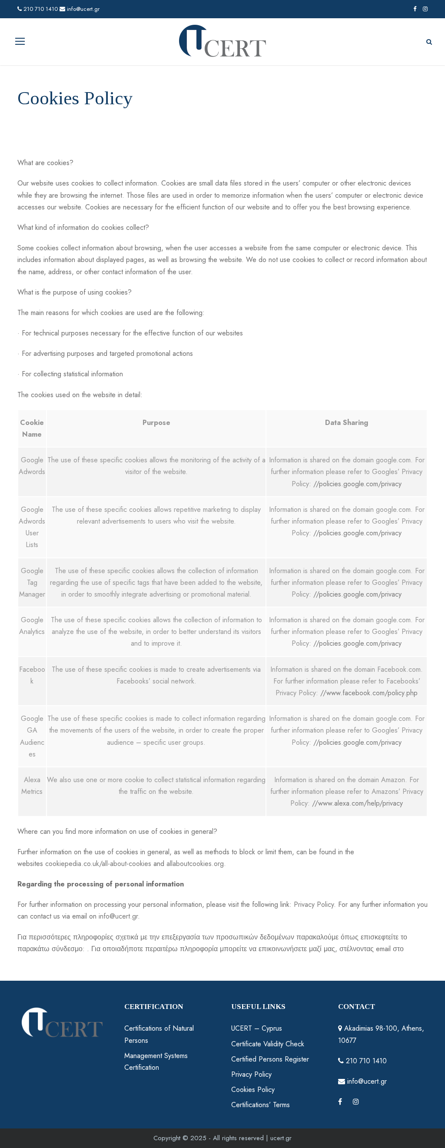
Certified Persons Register (270, 1059)
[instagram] (425, 9)
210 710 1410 (40, 9)
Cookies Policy (253, 1090)
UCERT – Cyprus (256, 1028)
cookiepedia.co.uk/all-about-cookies (98, 864)
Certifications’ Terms (260, 1105)
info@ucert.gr (82, 9)
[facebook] (414, 9)
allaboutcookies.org (195, 864)
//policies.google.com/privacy (357, 484)
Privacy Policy (314, 904)
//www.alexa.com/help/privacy (357, 803)
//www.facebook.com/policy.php (369, 693)
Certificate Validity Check (267, 1044)
